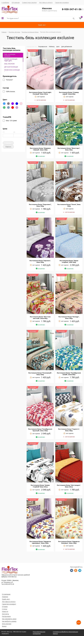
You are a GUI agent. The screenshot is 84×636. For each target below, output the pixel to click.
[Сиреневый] (16, 107)
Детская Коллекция (11, 67)
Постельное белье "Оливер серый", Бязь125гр (69, 93)
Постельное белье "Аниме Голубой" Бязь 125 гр (40, 486)
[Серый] (8, 103)
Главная (4, 32)
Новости (5, 611)
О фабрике (5, 2)
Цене (57, 46)
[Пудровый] (21, 103)
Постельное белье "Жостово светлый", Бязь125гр (40, 317)
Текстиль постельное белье (30, 32)
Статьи (4, 609)
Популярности (42, 46)
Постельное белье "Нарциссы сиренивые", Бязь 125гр (40, 542)
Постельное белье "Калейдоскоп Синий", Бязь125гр (69, 373)
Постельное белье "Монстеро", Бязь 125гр (69, 149)
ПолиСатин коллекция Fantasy (12, 70)
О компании (6, 594)
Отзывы (5, 607)
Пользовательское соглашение (39, 632)
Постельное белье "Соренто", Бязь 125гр (69, 430)
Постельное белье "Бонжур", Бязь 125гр (68, 317)
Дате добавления (66, 46)
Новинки (5, 597)
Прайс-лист (42, 25)
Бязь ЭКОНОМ (9, 64)
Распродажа (6, 616)
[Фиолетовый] (12, 103)
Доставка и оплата (45, 2)
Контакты (5, 614)
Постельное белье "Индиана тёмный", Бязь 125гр (40, 149)
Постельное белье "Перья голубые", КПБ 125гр (69, 261)
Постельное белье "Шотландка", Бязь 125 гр (69, 486)
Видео (4, 626)
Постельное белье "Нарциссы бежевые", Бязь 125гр (69, 542)
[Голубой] (4, 103)
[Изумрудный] (4, 107)
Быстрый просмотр (40, 87)
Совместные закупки (29, 2)
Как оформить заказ (9, 619)
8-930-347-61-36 (71, 9)
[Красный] (12, 107)
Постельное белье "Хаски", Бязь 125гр (69, 205)
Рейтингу (51, 46)
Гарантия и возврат (62, 2)
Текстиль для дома (14, 32)
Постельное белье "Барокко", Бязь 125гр (40, 261)
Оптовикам (16, 2)
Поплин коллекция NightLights (10, 60)
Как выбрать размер (9, 621)
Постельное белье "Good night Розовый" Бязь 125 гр (40, 93)
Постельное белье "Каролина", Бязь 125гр (40, 205)
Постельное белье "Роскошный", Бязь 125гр (40, 373)
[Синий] (16, 103)
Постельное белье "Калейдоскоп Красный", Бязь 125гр (40, 430)
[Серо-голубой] (8, 107)
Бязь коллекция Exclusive (9, 55)
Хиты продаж (6, 624)
